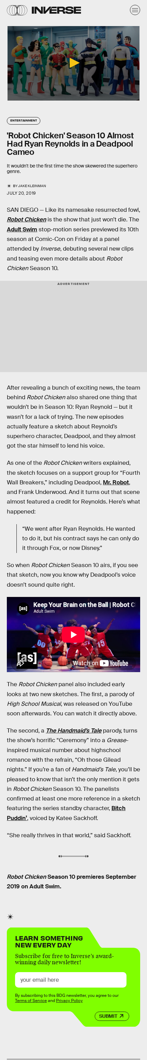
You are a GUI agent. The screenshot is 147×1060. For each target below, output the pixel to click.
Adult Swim (22, 229)
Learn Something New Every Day (49, 940)
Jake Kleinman (32, 186)
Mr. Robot (116, 482)
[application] (73, 63)
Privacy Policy (69, 1000)
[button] (73, 62)
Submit (108, 1016)
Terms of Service (31, 1000)
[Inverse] (56, 10)
